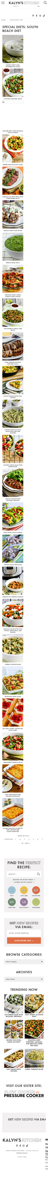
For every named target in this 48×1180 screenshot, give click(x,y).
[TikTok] (44, 16)
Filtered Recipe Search (23, 882)
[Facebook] (36, 16)
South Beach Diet (16, 20)
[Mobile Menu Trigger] (1, 3)
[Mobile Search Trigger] (46, 3)
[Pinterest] (33, 16)
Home (3, 20)
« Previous (8, 839)
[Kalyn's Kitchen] (22, 1140)
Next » (28, 843)
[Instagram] (40, 16)
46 (23, 843)
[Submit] (38, 5)
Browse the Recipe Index (23, 879)
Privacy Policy (22, 1153)
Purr (25, 1157)
